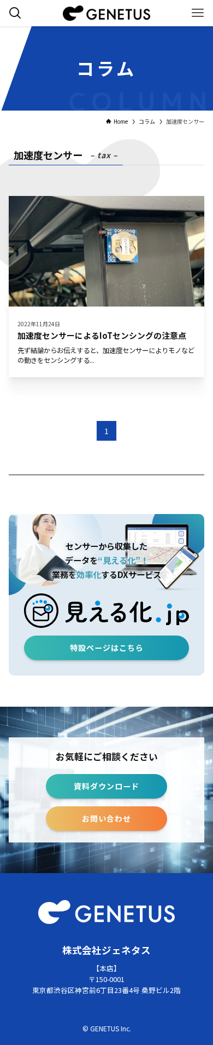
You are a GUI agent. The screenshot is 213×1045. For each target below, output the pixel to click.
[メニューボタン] (198, 13)
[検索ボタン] (15, 13)
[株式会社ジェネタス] (106, 13)
